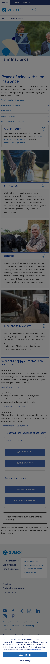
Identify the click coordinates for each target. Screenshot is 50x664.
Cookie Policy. (35, 650)
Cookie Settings (25, 661)
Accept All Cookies (25, 655)
